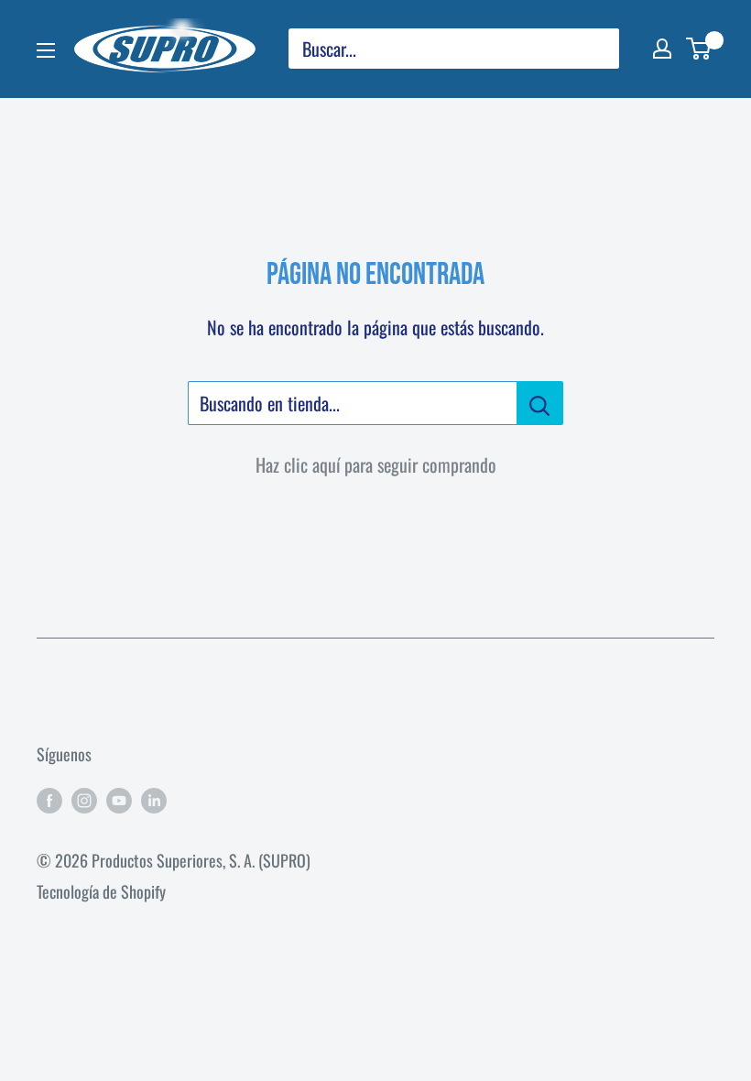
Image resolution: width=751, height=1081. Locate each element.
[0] (699, 49)
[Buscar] (596, 48)
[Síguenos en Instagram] (84, 799)
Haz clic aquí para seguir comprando (376, 464)
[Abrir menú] (46, 50)
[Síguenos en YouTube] (119, 799)
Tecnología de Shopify (101, 891)
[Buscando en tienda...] (540, 403)
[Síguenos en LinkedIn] (154, 799)
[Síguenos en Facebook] (49, 799)
